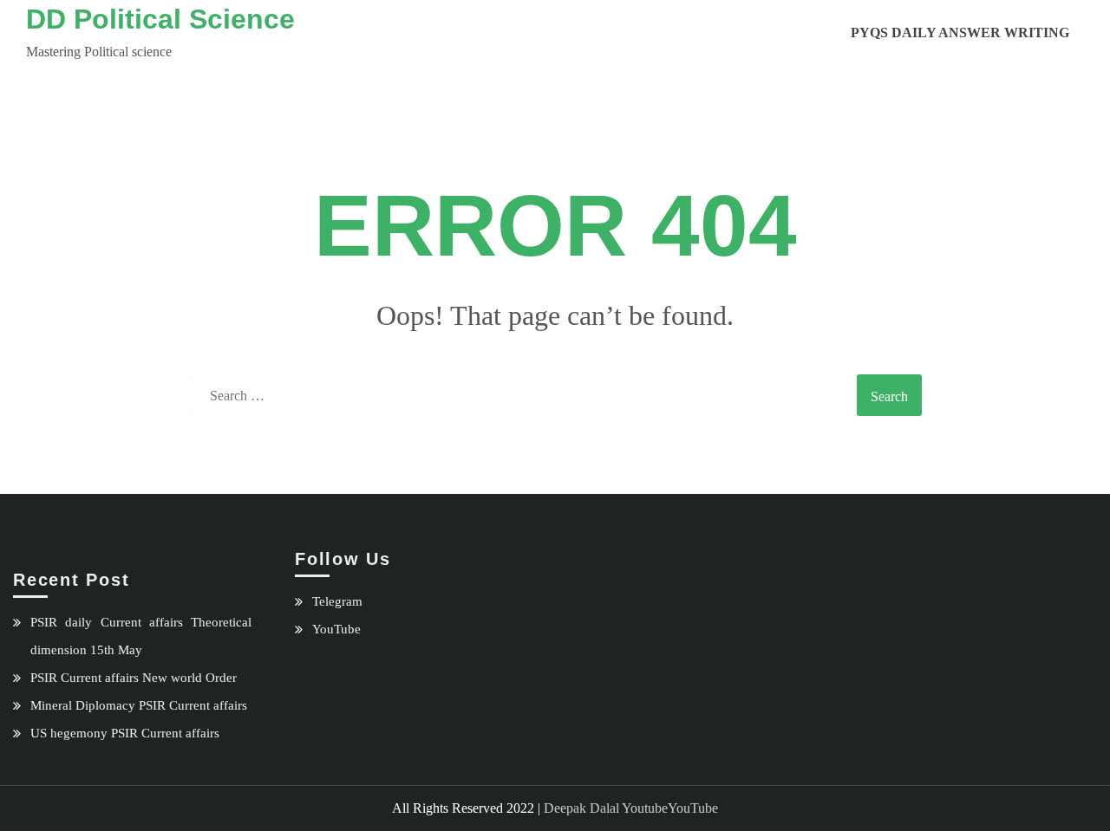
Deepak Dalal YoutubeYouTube (631, 808)
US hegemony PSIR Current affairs (124, 733)
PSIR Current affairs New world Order (133, 678)
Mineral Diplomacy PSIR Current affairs (138, 705)
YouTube (336, 629)
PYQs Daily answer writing (960, 32)
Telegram (337, 601)
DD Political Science (160, 19)
